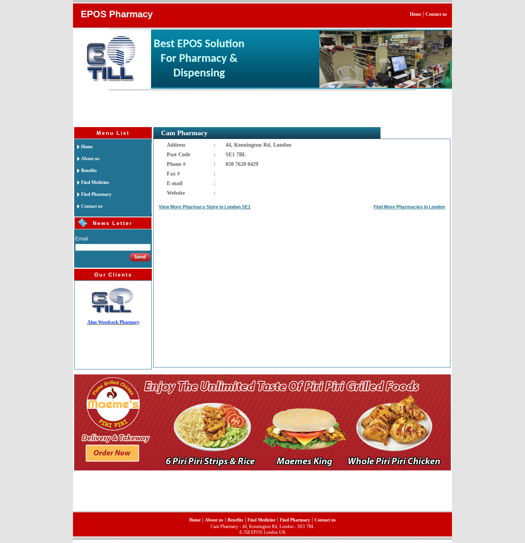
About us (87, 158)
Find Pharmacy (92, 194)
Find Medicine (91, 182)
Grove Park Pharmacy (113, 322)
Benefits (85, 170)
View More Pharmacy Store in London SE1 (205, 207)
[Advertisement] (213, 108)
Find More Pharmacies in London (409, 207)
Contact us (436, 14)
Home (415, 14)
